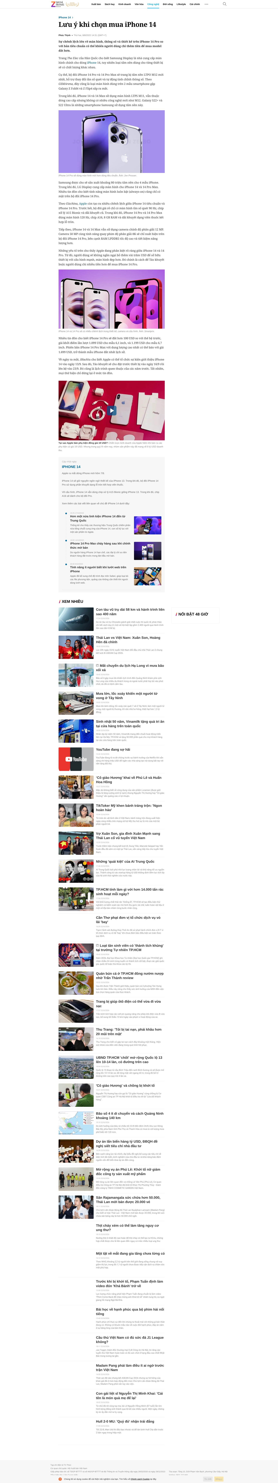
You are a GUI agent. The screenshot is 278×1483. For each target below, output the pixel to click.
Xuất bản (96, 4)
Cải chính (195, 4)
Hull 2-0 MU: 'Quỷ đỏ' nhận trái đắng (125, 1421)
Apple (83, 204)
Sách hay (110, 4)
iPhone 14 (65, 17)
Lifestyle (181, 4)
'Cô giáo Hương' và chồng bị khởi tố (125, 1086)
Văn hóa (139, 4)
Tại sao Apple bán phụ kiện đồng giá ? (83, 443)
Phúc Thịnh (64, 35)
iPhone (91, 63)
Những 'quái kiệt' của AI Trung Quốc (125, 861)
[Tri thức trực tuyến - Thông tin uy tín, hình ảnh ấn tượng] (65, 4)
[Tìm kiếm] (224, 4)
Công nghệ (153, 4)
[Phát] (111, 410)
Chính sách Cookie (140, 1479)
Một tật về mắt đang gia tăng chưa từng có (130, 1253)
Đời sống (168, 4)
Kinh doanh (124, 4)
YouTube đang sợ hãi (113, 749)
